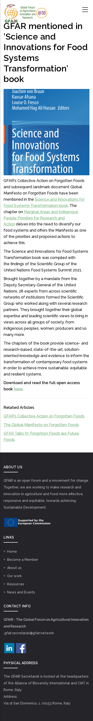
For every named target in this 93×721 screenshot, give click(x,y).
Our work (14, 576)
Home (12, 551)
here (18, 389)
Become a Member (22, 560)
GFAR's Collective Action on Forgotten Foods (44, 416)
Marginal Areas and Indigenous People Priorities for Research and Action (41, 218)
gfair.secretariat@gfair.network (29, 633)
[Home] (25, 9)
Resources (15, 584)
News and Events (21, 592)
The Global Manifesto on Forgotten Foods (41, 424)
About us (14, 568)
